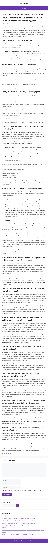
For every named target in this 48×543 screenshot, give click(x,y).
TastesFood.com (20, 540)
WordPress (32, 540)
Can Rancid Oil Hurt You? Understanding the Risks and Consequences (19, 518)
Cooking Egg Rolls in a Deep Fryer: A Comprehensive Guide (16, 515)
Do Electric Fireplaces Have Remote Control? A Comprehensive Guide (18, 520)
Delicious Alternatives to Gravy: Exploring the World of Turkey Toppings (19, 534)
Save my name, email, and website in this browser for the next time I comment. (22, 490)
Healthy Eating (7, 453)
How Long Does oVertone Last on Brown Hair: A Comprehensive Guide (18, 523)
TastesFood (24, 3)
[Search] (17, 505)
